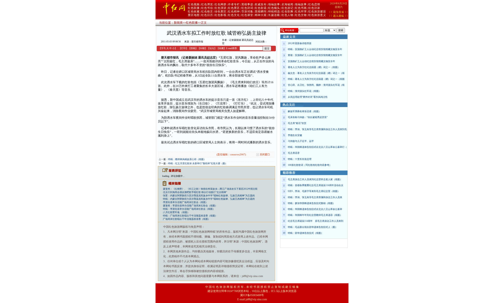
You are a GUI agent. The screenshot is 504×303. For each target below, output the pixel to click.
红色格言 (207, 11)
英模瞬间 (261, 11)
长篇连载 (274, 15)
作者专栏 (234, 4)
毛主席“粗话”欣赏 (297, 123)
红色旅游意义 (317, 15)
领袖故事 (274, 4)
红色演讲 (220, 8)
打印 (183, 48)
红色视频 (194, 4)
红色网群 (220, 4)
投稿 (193, 48)
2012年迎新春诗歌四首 (299, 43)
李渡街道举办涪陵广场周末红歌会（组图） (185, 202)
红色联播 (194, 8)
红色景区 (234, 8)
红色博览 (207, 4)
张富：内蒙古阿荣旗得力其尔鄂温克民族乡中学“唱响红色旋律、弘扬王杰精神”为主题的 (209, 195)
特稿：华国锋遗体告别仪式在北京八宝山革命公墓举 (315, 209)
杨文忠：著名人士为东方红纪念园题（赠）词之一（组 (316, 73)
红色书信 (207, 8)
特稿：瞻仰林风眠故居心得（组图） (187, 159)
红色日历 (207, 15)
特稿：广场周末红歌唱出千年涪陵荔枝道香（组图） (190, 215)
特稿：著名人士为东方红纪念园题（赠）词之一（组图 (316, 79)
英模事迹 (247, 4)
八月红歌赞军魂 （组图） (176, 212)
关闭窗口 (265, 154)
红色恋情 (314, 4)
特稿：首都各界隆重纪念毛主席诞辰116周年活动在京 (315, 185)
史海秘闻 (287, 4)
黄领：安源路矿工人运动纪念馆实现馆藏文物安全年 (315, 55)
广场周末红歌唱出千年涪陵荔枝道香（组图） (186, 219)
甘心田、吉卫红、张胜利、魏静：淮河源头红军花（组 (316, 85)
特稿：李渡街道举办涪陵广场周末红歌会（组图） (189, 209)
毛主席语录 (294, 153)
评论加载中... (177, 176)
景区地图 (194, 15)
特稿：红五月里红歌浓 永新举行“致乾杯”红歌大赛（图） (197, 163)
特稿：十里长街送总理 (299, 159)
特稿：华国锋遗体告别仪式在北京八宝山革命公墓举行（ (317, 147)
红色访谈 (314, 8)
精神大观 (261, 15)
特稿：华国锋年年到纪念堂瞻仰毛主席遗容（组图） (315, 215)
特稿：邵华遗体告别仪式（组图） (305, 233)
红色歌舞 (287, 11)
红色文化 (234, 15)
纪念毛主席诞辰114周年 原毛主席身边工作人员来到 (315, 221)
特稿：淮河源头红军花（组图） (304, 91)
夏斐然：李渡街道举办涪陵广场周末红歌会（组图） (190, 205)
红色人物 (287, 15)
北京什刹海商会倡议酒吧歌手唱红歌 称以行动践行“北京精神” (195, 192)
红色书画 (301, 8)
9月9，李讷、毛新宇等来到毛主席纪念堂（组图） (314, 191)
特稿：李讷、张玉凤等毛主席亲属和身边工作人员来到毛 (317, 129)
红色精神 (234, 11)
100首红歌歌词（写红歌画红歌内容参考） (310, 165)
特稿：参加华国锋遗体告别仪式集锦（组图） (311, 203)
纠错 (202, 48)
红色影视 (220, 15)
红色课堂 (247, 15)
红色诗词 (247, 8)
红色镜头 (274, 8)
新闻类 (178, 22)
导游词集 (247, 11)
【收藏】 (221, 48)
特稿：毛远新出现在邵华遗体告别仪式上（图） (312, 227)
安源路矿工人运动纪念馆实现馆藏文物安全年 (311, 61)
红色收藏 (194, 11)
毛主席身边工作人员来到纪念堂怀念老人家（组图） (315, 179)
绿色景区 (220, 11)
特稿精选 (274, 11)
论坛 (211, 48)
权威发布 (261, 4)
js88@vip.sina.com (256, 299)
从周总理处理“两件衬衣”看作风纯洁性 (308, 97)
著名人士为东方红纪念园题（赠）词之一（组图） (314, 67)
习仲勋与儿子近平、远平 (301, 141)
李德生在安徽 (295, 135)
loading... (166, 176)
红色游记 (287, 8)
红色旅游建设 (317, 11)
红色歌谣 (261, 8)
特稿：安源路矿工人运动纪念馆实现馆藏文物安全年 (315, 49)
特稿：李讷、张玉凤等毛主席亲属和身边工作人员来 (315, 197)
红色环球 (301, 11)
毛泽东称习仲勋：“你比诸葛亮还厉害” (308, 117)
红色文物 (301, 15)
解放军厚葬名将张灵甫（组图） (304, 111)
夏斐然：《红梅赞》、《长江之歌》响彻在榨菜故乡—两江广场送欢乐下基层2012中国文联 (210, 188)
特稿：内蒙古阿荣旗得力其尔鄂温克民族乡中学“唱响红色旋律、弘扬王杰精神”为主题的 (209, 199)
